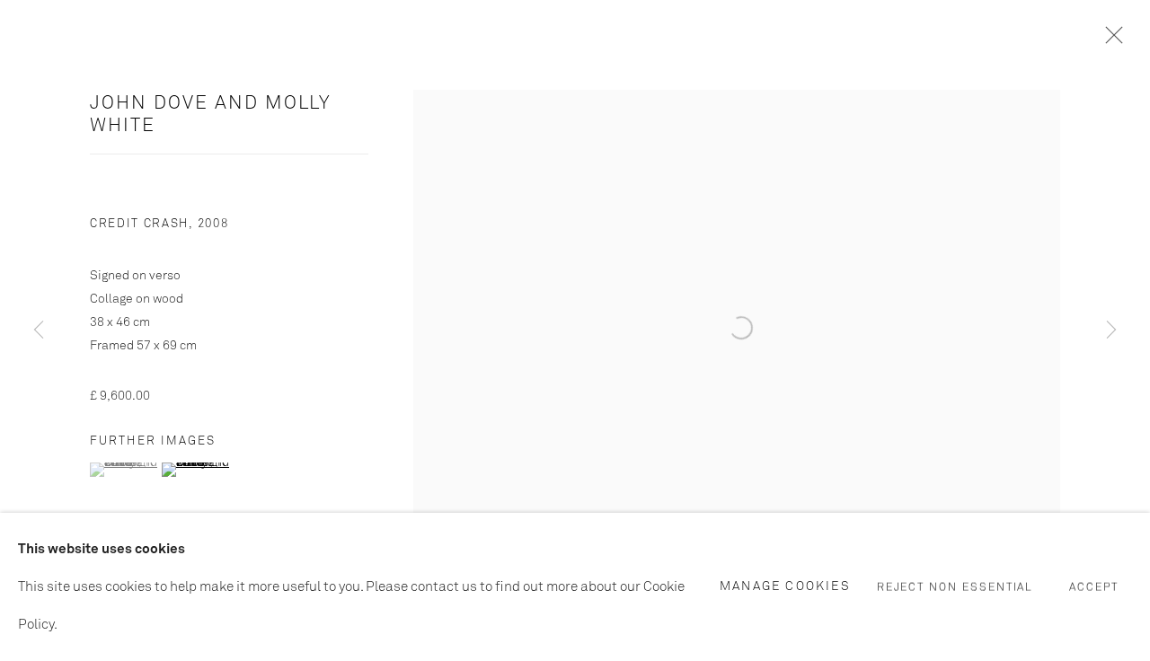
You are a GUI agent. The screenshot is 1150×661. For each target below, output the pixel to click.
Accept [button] (1094, 587)
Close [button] (1109, 40)
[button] (123, 470)
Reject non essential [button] (955, 587)
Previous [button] (38, 330)
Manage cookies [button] (785, 585)
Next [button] (1111, 330)
